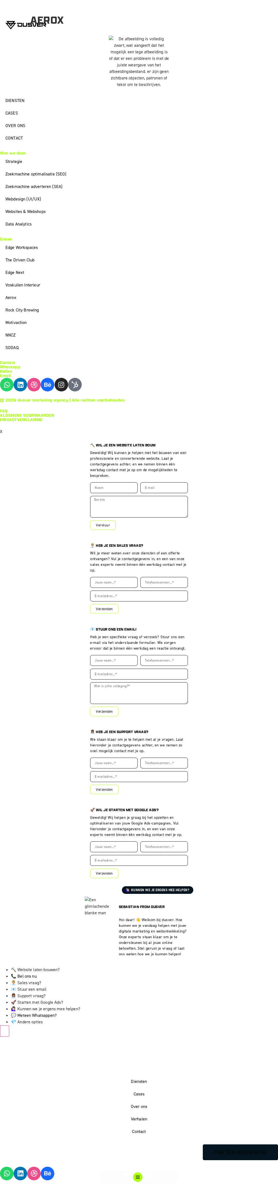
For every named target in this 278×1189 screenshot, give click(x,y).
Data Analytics (18, 224)
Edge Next (14, 272)
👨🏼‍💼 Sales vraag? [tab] (26, 983)
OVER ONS (15, 125)
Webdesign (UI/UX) (23, 199)
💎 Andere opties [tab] (27, 1022)
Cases (139, 1094)
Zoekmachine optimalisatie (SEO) (36, 174)
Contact (139, 1131)
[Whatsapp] (7, 384)
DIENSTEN (14, 100)
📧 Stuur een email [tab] (29, 989)
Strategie (13, 161)
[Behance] (47, 384)
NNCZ (10, 335)
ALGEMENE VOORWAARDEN (27, 415)
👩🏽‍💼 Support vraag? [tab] (28, 996)
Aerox (10, 297)
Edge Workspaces (21, 247)
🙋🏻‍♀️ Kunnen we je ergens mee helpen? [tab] (45, 1009)
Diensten (139, 1081)
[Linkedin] (20, 384)
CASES (11, 113)
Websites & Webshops (25, 211)
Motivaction (16, 322)
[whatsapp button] (4, 1031)
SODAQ (12, 347)
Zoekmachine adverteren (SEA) (33, 186)
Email (5, 375)
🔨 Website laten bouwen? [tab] (35, 969)
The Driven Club (19, 260)
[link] (144, 1015)
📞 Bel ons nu (24, 976)
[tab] (144, 976)
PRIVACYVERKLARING (21, 419)
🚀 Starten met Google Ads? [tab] (37, 1002)
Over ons (139, 1106)
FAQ (4, 411)
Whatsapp (10, 367)
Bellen (6, 371)
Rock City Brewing (22, 310)
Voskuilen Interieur (22, 285)
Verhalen (139, 1119)
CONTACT (14, 138)
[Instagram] (61, 384)
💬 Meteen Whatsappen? (34, 1015)
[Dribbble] (34, 384)
